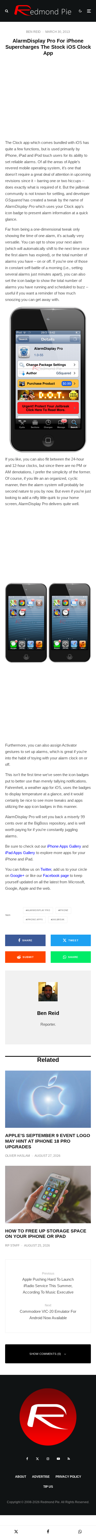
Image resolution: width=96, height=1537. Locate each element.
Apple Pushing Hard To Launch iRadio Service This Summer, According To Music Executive (48, 1283)
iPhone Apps (35, 919)
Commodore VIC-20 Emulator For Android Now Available (48, 1312)
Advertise (41, 1477)
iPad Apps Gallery (20, 852)
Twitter (45, 869)
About (20, 1477)
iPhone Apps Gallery (64, 846)
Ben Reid (33, 32)
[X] (37, 1458)
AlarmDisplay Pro (38, 910)
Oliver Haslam (17, 1156)
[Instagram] (48, 1458)
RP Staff (12, 1245)
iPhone (63, 910)
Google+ (17, 875)
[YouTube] (58, 1458)
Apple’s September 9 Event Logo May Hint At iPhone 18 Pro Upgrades (47, 1141)
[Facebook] (27, 1458)
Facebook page (56, 875)
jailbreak (58, 919)
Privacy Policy (68, 1477)
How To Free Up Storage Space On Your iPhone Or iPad (45, 1233)
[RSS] (69, 1458)
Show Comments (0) (45, 1353)
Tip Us (48, 1487)
